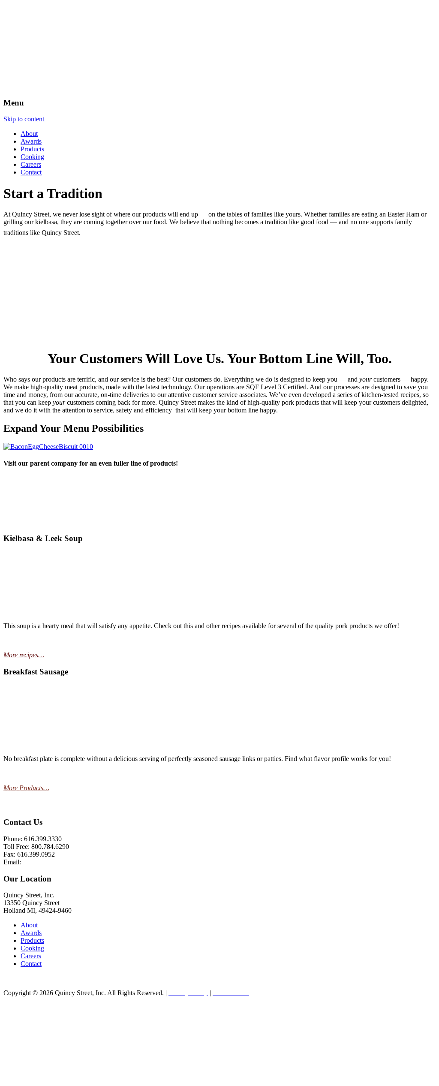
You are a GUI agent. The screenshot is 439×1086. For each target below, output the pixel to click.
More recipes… (23, 655)
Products (32, 149)
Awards (31, 141)
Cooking (32, 156)
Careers (31, 164)
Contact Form (41, 862)
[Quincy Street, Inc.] (45, 86)
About (29, 133)
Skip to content (23, 119)
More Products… (26, 787)
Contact (31, 172)
